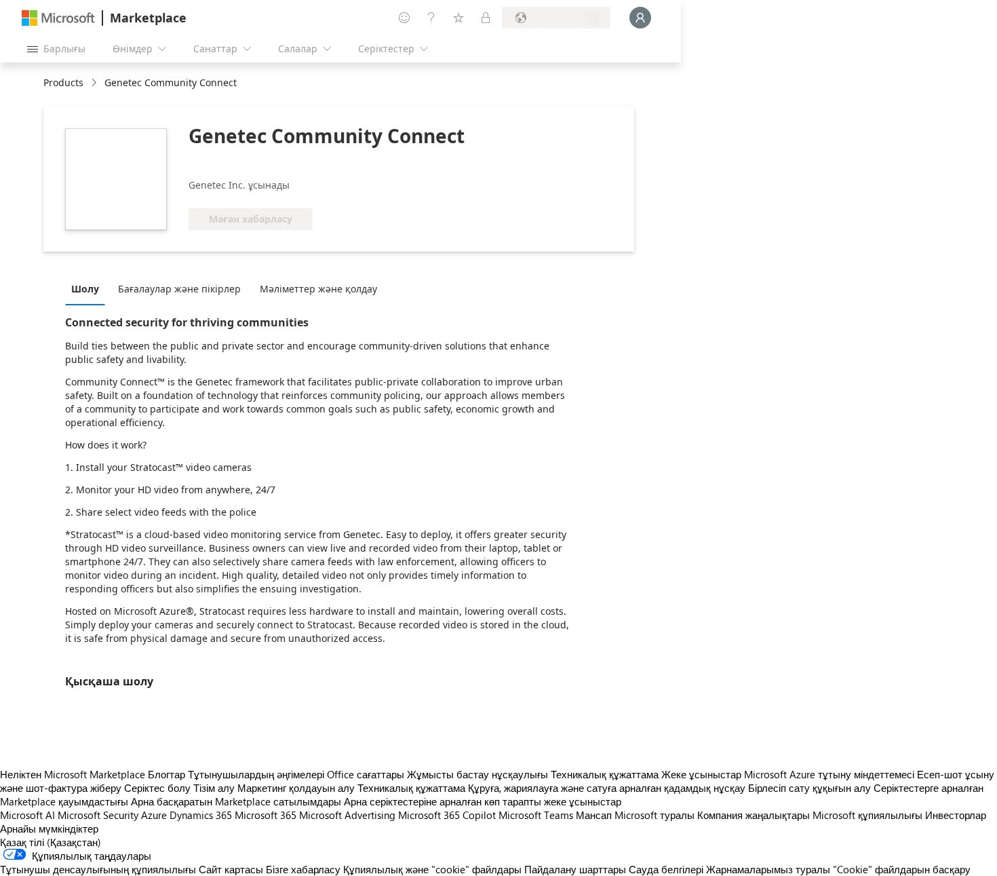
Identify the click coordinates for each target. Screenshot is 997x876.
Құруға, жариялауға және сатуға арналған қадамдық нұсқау (606, 788)
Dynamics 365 (201, 815)
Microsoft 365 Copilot (447, 815)
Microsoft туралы (654, 815)
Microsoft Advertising (347, 815)
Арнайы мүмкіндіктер (49, 828)
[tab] (88, 288)
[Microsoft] (58, 18)
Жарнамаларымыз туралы (768, 869)
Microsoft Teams (535, 815)
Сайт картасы (231, 869)
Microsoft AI (27, 815)
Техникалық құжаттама (605, 774)
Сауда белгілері (666, 869)
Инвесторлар (955, 815)
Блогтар (166, 774)
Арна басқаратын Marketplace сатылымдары (236, 801)
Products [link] (63, 82)
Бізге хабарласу (303, 869)
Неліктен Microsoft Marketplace (72, 774)
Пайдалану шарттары (575, 869)
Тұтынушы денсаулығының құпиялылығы (98, 869)
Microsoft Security (98, 815)
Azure (154, 815)
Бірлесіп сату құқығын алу (809, 788)
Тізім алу (214, 788)
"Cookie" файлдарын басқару (902, 869)
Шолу (85, 288)
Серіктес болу (157, 788)
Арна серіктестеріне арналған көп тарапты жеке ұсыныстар (482, 801)
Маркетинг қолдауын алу (296, 788)
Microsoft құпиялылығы (867, 815)
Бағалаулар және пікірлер (179, 288)
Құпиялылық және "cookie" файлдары (432, 869)
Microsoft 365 (265, 815)
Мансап (594, 815)
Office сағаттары (365, 774)
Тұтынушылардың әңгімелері (256, 774)
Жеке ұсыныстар (701, 774)
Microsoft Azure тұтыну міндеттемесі (830, 774)
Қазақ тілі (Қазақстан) (50, 842)
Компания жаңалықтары (753, 815)
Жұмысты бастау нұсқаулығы (477, 774)
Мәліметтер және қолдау (318, 288)
